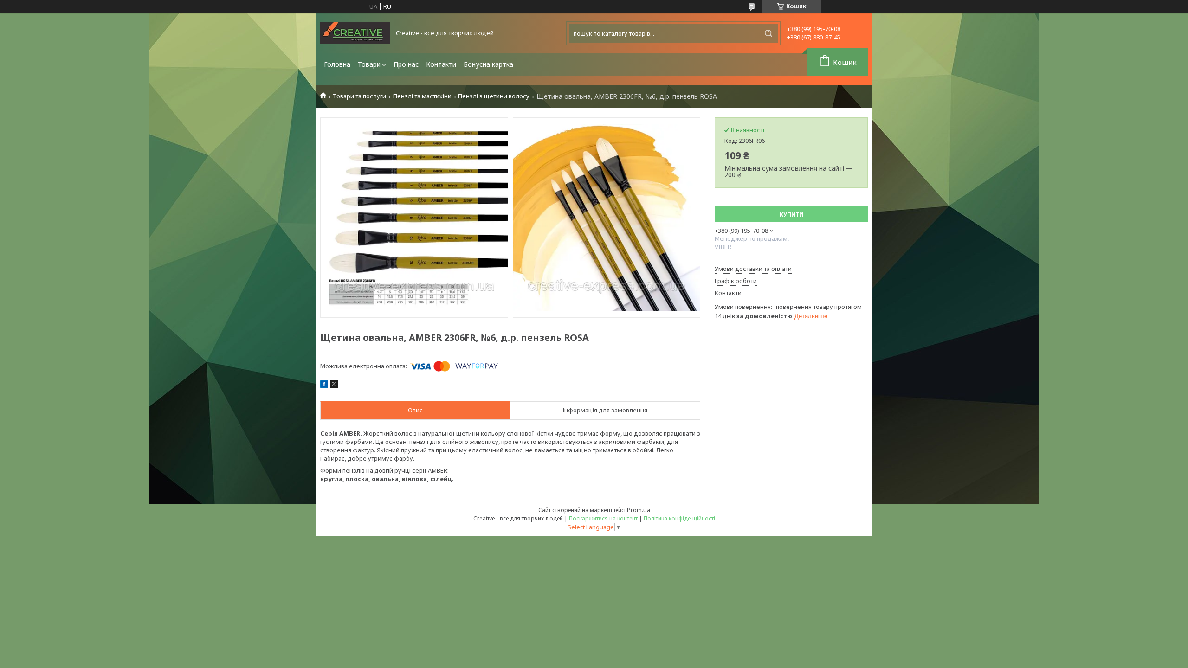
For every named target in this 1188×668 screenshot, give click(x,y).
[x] (334, 385)
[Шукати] (768, 33)
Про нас (406, 64)
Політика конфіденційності (679, 518)
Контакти (441, 64)
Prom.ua (638, 510)
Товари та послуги (359, 96)
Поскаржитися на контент (603, 518)
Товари (369, 64)
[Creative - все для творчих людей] (355, 33)
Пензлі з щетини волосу (493, 96)
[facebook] (324, 385)
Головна (337, 64)
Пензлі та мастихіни (422, 96)
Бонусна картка (488, 64)
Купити (791, 214)
